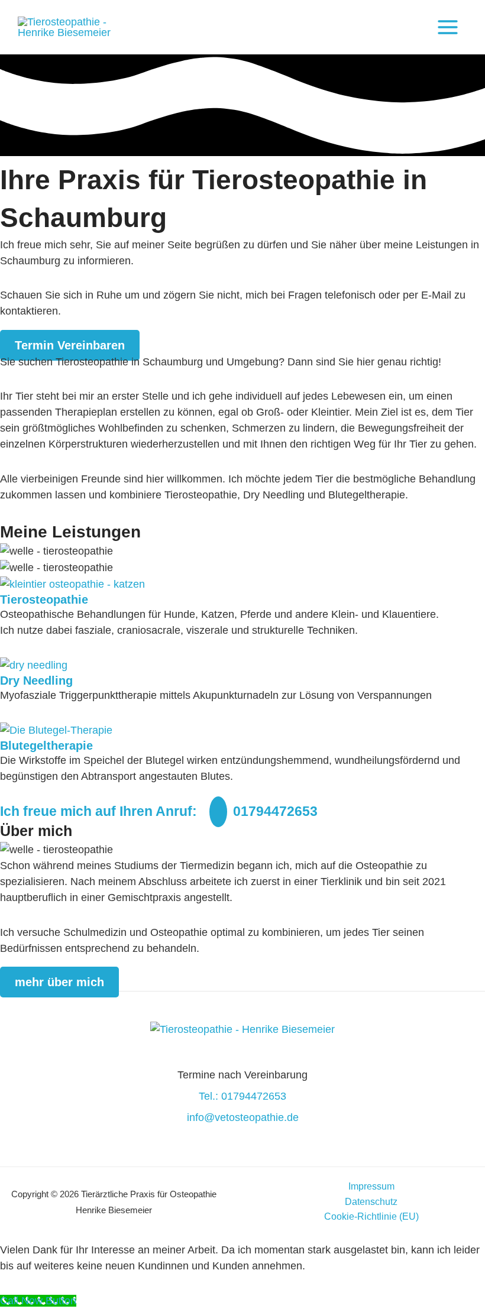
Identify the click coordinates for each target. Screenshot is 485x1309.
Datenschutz (371, 1202)
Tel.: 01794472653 (242, 1096)
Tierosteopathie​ (44, 599)
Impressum (371, 1186)
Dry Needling (36, 680)
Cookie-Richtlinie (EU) (371, 1216)
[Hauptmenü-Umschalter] (447, 27)
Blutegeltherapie (46, 745)
